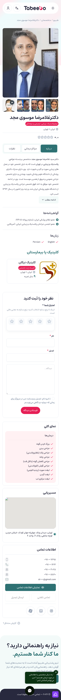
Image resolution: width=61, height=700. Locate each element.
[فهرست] (53, 8)
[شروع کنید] (8, 8)
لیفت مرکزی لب (43, 479)
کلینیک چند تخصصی (27, 268)
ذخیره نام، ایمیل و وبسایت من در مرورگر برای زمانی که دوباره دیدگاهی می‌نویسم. (33, 400)
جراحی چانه (44, 457)
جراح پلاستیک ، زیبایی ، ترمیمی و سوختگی (42, 123)
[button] (29, 690)
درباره (49, 148)
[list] (30, 272)
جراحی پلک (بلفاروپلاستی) (38, 453)
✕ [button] (56, 672)
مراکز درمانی (30, 148)
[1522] (23, 105)
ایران (53, 129)
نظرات (12, 148)
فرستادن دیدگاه (30, 410)
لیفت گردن (45, 474)
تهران (45, 129)
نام (52, 336)
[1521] (37, 105)
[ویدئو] (9, 105)
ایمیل (50, 350)
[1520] (52, 105)
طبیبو (55, 20)
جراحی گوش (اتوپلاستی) (39, 466)
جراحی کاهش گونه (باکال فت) (36, 461)
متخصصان (46, 20)
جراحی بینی (44, 448)
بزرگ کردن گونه (43, 444)
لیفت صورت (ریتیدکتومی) (38, 470)
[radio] (11, 321)
